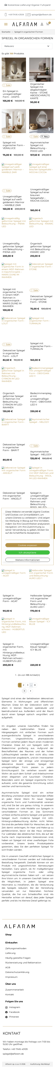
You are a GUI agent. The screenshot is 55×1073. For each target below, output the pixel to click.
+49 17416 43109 (19, 1049)
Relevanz (27, 46)
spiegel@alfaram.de (13, 1053)
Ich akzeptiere (27, 552)
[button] (43, 24)
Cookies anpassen (27, 545)
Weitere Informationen (27, 559)
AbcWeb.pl (45, 1064)
